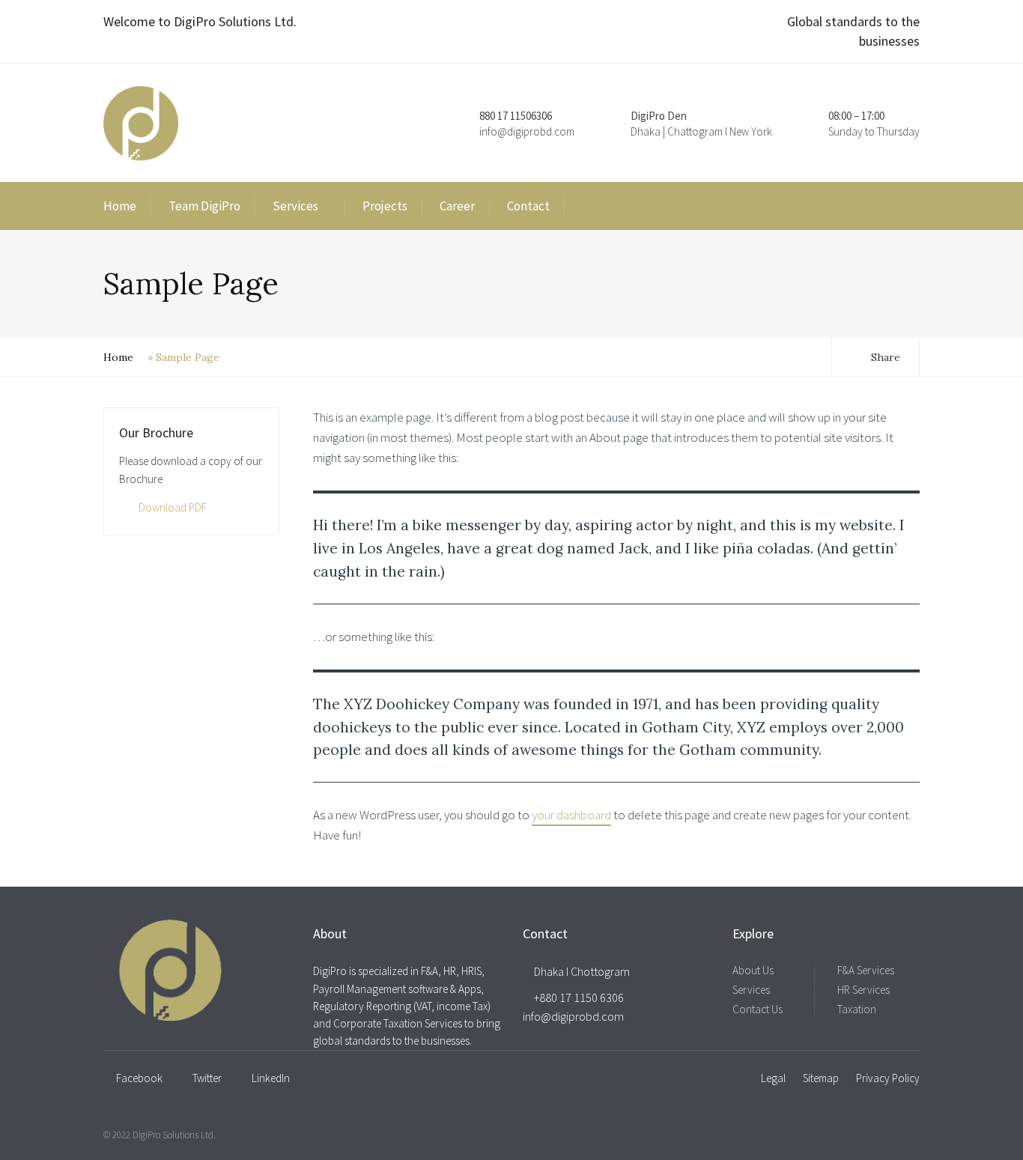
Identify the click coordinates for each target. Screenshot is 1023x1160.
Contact (528, 206)
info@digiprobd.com (526, 131)
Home (119, 206)
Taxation (856, 1009)
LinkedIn (271, 1078)
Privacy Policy (888, 1078)
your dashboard (571, 815)
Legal (773, 1078)
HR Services (863, 990)
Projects (384, 206)
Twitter (207, 1078)
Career (457, 206)
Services (295, 206)
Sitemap (821, 1078)
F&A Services (865, 970)
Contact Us (757, 1009)
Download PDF (173, 507)
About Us (753, 970)
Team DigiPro (204, 206)
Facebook (139, 1078)
